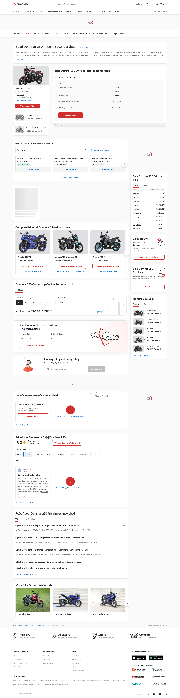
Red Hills (136, 193)
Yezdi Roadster (92, 680)
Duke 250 (39, 684)
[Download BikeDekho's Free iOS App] (139, 657)
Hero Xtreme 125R (119, 680)
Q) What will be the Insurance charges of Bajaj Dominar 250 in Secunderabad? (51, 549)
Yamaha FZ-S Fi (98, 257)
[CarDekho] (138, 670)
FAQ (16, 519)
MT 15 (42, 680)
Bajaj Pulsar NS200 (151, 310)
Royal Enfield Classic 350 (30, 680)
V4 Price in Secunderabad (33, 266)
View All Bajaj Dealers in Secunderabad (30, 425)
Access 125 (64, 680)
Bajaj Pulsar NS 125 (151, 337)
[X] (154, 695)
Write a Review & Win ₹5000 (67, 443)
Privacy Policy (18, 667)
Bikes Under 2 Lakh (101, 614)
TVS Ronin (73, 680)
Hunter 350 (16, 680)
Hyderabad (137, 197)
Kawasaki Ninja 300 (50, 684)
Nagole (135, 205)
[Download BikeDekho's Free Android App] (156, 657)
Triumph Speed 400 (104, 680)
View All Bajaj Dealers (70, 178)
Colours (66, 34)
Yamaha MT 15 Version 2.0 (36, 128)
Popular (146, 185)
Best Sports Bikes (63, 614)
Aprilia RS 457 (29, 684)
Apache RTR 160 (18, 684)
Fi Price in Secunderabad (108, 266)
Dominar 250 (18, 34)
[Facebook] (148, 695)
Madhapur (136, 209)
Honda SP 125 (50, 680)
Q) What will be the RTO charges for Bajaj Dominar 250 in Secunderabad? (49, 537)
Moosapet (136, 201)
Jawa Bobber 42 (63, 684)
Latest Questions (29, 519)
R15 (57, 680)
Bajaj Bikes (144, 355)
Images (36, 34)
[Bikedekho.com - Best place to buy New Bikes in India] (21, 4)
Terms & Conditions (20, 663)
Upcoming (147, 304)
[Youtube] (160, 695)
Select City (161, 11)
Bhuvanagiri (137, 221)
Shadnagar (136, 229)
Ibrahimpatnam (138, 217)
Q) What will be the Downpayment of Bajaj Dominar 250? (42, 568)
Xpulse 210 (81, 680)
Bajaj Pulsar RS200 (151, 346)
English (138, 4)
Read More (19, 60)
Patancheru (137, 213)
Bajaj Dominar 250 (23, 88)
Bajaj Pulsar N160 (151, 328)
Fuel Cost (19, 290)
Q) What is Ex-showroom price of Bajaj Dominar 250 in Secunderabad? (48, 562)
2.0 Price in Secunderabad (70, 266)
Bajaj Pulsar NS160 (151, 319)
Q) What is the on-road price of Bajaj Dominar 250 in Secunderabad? (47, 525)
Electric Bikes (24, 614)
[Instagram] (166, 695)
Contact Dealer (33, 416)
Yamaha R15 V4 (32, 115)
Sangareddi (137, 225)
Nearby (136, 185)
